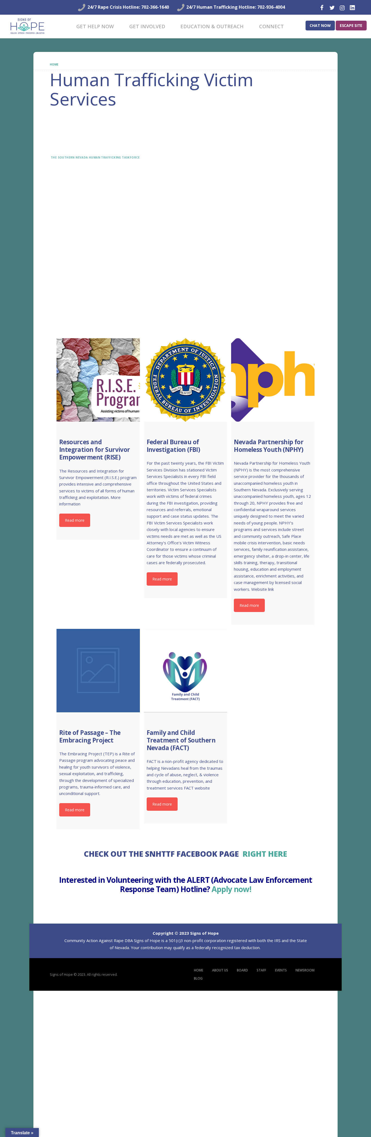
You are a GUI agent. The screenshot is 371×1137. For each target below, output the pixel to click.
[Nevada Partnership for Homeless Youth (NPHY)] (273, 380)
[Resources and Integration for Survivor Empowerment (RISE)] (98, 380)
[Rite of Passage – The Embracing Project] (98, 670)
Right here (265, 854)
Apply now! (231, 889)
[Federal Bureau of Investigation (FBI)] (185, 380)
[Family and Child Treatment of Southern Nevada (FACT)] (185, 670)
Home (54, 64)
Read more (74, 520)
